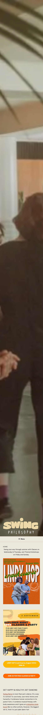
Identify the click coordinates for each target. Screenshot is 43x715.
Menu (23, 539)
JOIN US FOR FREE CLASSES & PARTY (21, 676)
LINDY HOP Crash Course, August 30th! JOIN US (21, 664)
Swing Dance (8, 694)
